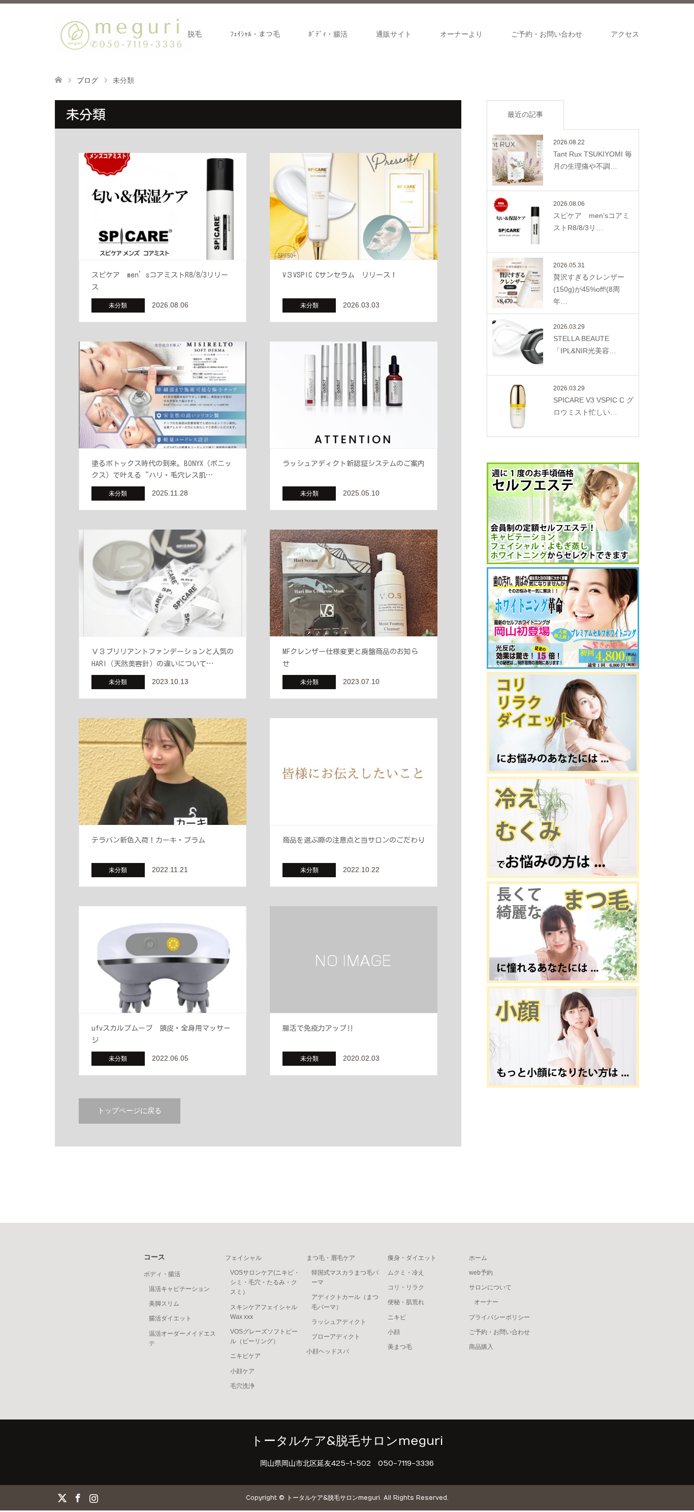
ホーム (478, 1257)
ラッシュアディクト (338, 1321)
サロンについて (490, 1287)
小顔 (394, 1332)
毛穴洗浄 (242, 1386)
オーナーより (461, 34)
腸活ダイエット (170, 1318)
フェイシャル (243, 1257)
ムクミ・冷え (406, 1272)
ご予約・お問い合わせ (546, 34)
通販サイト (394, 34)
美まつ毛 (400, 1346)
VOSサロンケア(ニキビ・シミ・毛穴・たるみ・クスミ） (265, 1282)
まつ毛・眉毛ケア (330, 1257)
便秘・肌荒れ (406, 1302)
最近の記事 (525, 114)
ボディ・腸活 (162, 1274)
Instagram (93, 1497)
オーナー (486, 1302)
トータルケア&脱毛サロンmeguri (347, 1441)
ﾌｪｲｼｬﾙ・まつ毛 (255, 34)
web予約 (481, 1272)
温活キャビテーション (179, 1288)
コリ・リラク (406, 1287)
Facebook (78, 1497)
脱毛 (194, 34)
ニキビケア (245, 1356)
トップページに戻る (130, 1110)
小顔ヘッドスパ (327, 1351)
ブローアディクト (335, 1336)
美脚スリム (164, 1303)
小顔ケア (242, 1371)
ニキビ (397, 1317)
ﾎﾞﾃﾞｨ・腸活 (328, 34)
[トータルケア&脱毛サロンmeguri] (123, 33)
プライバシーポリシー (499, 1317)
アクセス (625, 34)
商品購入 (481, 1346)
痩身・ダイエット (412, 1257)
